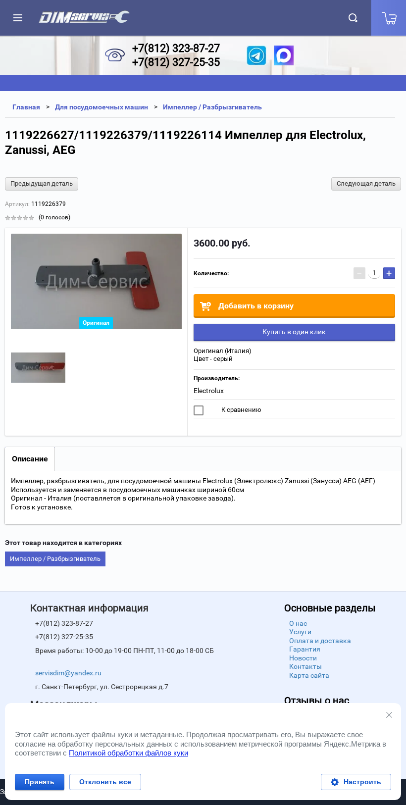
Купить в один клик (294, 332)
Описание (30, 458)
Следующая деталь (366, 183)
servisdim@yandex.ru (68, 673)
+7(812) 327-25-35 (176, 62)
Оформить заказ (388, 18)
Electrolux (209, 391)
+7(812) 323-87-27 (176, 48)
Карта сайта (309, 675)
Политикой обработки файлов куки (128, 753)
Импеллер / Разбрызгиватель (55, 558)
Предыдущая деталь (41, 183)
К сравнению (240, 409)
